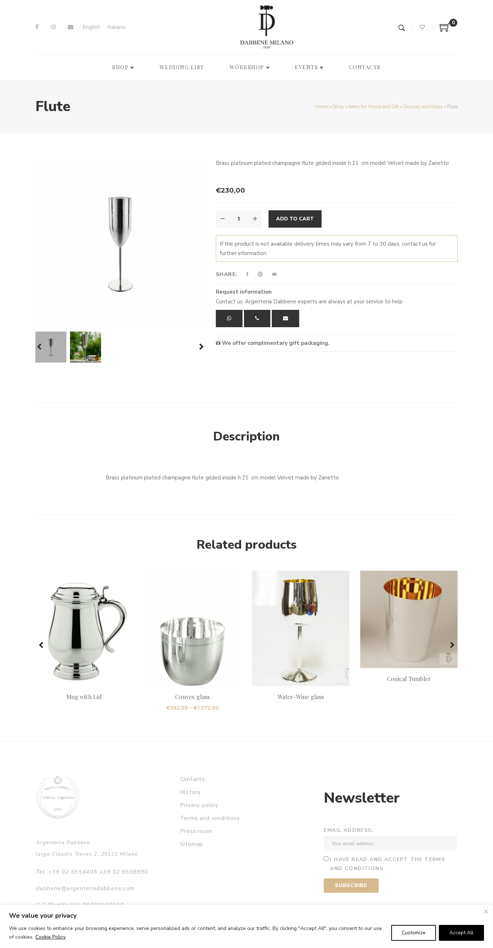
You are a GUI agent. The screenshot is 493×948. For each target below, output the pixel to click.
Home (321, 107)
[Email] (70, 27)
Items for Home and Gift (373, 107)
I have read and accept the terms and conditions (387, 864)
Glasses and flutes (423, 107)
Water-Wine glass (301, 697)
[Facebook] (37, 27)
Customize (414, 932)
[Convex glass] (192, 628)
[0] (445, 30)
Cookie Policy (50, 937)
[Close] (486, 911)
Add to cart (295, 218)
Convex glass (192, 697)
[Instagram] (53, 27)
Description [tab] (246, 436)
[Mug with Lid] (84, 628)
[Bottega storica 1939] (57, 797)
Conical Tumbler (409, 679)
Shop (338, 107)
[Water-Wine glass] (300, 628)
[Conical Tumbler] (409, 619)
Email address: (349, 830)
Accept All (461, 932)
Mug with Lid (84, 697)
